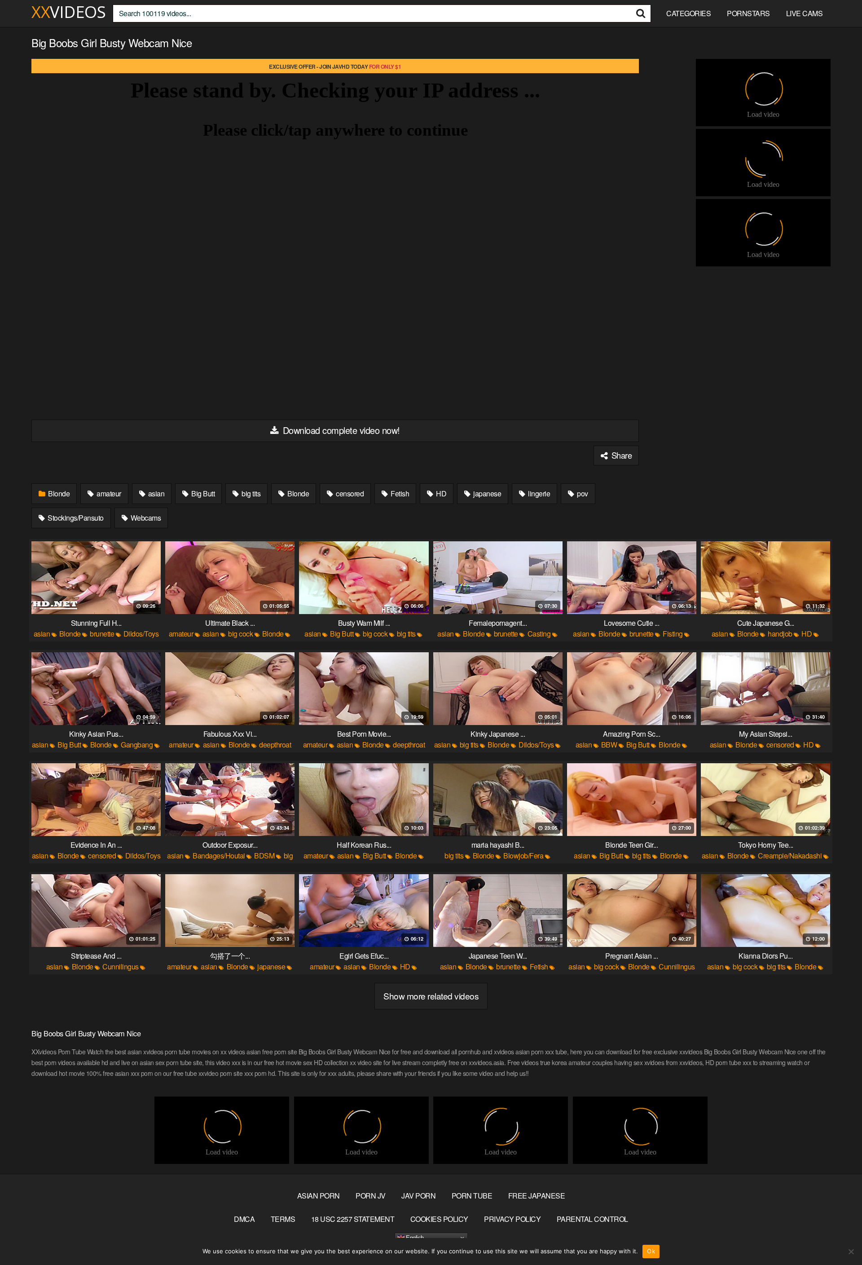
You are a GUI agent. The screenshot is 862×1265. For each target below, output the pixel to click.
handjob (780, 633)
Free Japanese (536, 1195)
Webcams (145, 518)
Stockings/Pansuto (75, 518)
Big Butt (202, 493)
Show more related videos (431, 996)
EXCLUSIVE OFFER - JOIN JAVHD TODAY (335, 66)
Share (620, 455)
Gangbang (137, 744)
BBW (609, 744)
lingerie (538, 493)
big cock (240, 633)
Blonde (58, 493)
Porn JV (371, 1195)
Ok (651, 1251)
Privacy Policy (512, 1219)
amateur (108, 493)
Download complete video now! (340, 430)
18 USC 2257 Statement (353, 1219)
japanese (486, 493)
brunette (102, 633)
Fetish (399, 493)
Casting (539, 633)
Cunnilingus (120, 966)
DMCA (244, 1219)
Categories (688, 13)
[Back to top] (837, 1236)
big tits (250, 493)
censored (349, 493)
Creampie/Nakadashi (790, 855)
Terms (283, 1219)
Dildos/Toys (141, 633)
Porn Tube (472, 1195)
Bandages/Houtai (219, 855)
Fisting (673, 633)
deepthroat (275, 744)
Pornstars (748, 13)
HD (441, 493)
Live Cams (804, 13)
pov (582, 493)
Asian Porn (318, 1195)
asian (155, 493)
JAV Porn (418, 1195)
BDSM (264, 855)
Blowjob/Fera (523, 855)
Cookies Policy (439, 1219)
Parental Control (592, 1219)
